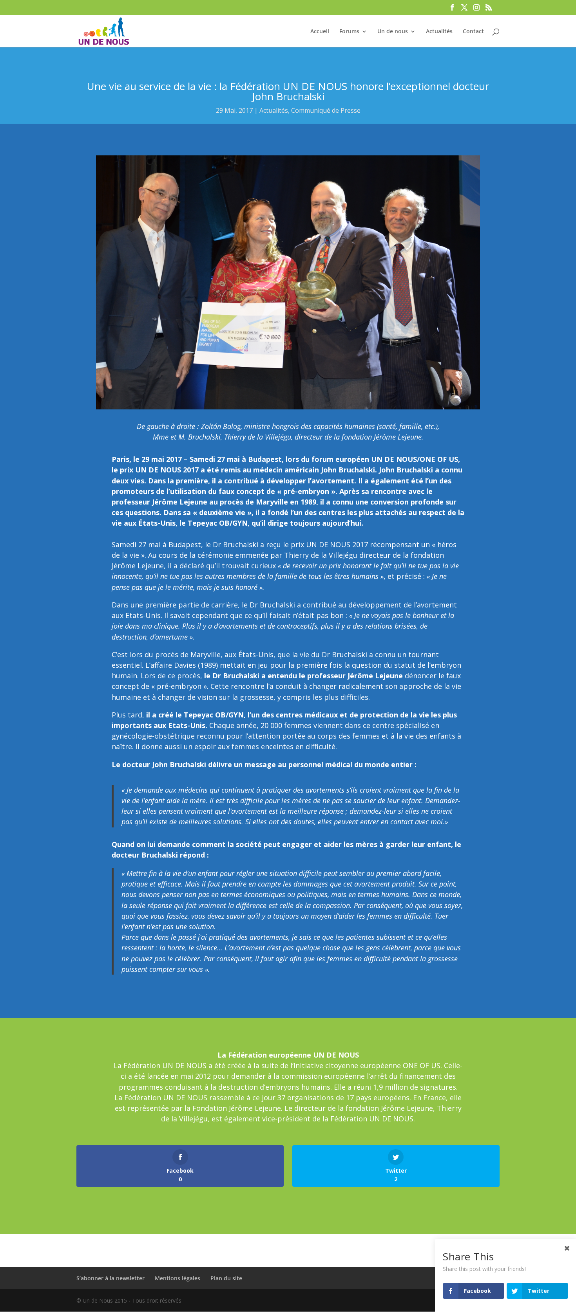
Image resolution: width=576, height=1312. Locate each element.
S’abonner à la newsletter (110, 1278)
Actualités (439, 32)
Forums (349, 32)
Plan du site (226, 1278)
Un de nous (392, 32)
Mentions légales (177, 1278)
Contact (473, 32)
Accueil (319, 32)
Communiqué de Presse (325, 110)
